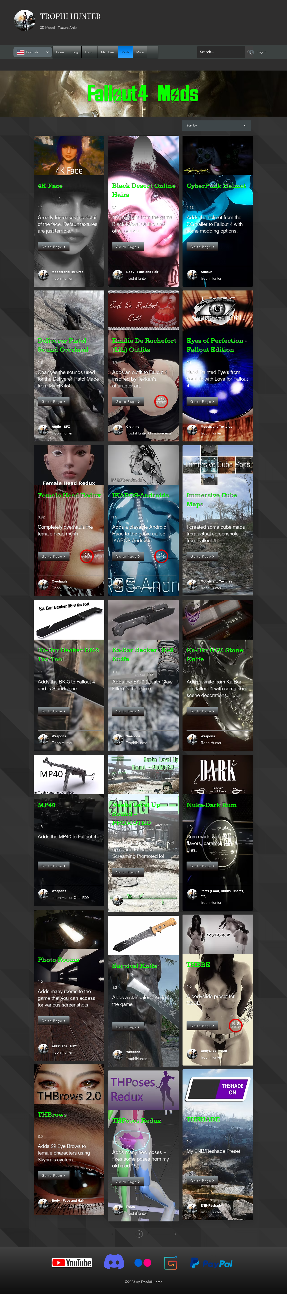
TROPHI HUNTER (70, 16)
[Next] (175, 1234)
